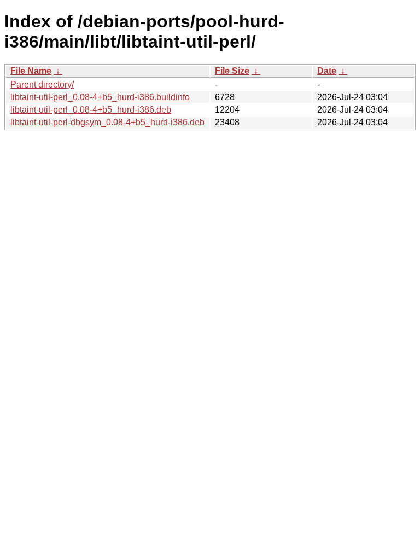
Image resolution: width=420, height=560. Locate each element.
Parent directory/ (42, 84)
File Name (30, 70)
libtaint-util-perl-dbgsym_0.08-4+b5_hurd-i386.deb (107, 122)
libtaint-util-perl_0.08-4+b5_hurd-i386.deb (90, 109)
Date (326, 70)
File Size (232, 70)
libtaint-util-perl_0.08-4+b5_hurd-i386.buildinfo (100, 97)
